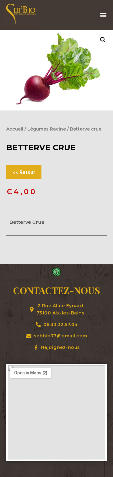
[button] (103, 15)
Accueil (14, 129)
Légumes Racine (46, 129)
